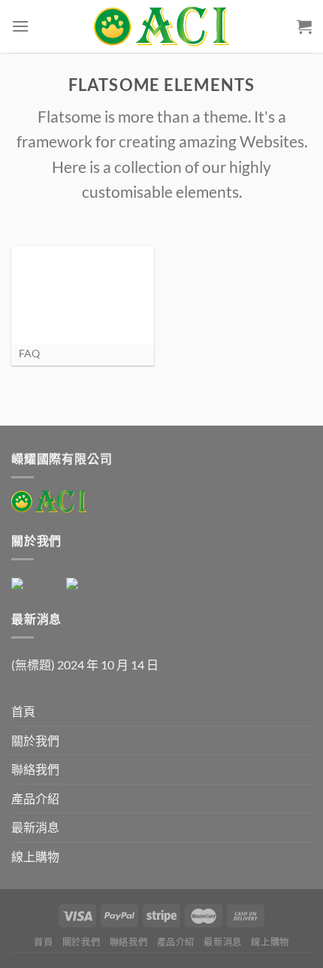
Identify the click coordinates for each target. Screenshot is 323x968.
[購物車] (304, 26)
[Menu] (20, 26)
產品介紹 (35, 798)
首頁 (23, 711)
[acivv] (161, 27)
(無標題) (33, 664)
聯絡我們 (35, 769)
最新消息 (35, 827)
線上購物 (35, 856)
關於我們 (35, 740)
